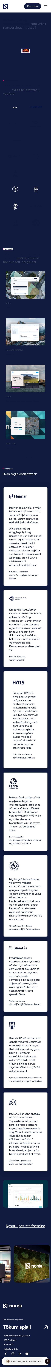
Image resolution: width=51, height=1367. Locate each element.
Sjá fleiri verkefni (25, 457)
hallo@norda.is (11, 1349)
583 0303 (8, 1344)
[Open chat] (47, 1361)
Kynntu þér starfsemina (25, 1225)
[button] (25, 1361)
